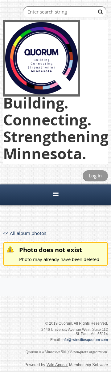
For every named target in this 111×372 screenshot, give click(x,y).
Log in (95, 175)
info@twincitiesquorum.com (85, 340)
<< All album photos (24, 233)
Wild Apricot (57, 364)
